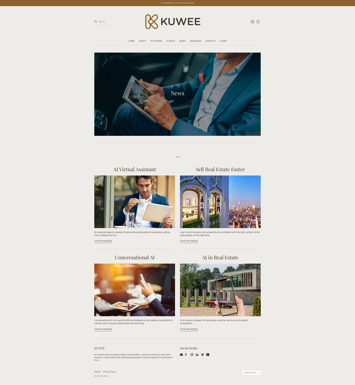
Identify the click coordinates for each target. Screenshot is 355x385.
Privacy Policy (109, 371)
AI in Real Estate (220, 257)
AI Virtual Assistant (134, 169)
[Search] (95, 21)
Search (97, 371)
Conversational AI (135, 257)
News (183, 41)
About (142, 41)
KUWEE (105, 376)
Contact (211, 41)
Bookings (195, 41)
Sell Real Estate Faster (220, 169)
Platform (156, 41)
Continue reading (103, 240)
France (250, 372)
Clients (170, 41)
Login (223, 41)
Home (131, 41)
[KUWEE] (177, 22)
